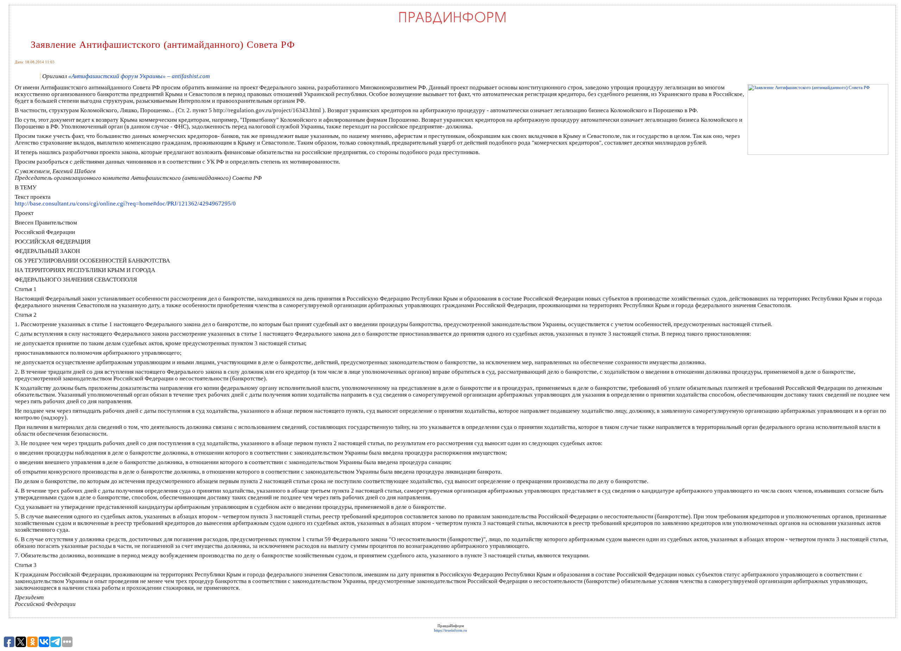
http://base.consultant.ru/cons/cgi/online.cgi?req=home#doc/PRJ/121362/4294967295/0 (125, 203)
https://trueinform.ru (450, 630)
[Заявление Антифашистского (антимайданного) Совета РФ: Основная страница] (452, 23)
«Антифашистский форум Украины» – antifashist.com (139, 76)
